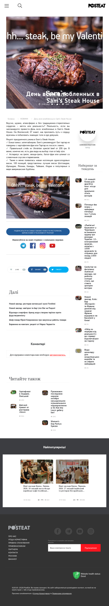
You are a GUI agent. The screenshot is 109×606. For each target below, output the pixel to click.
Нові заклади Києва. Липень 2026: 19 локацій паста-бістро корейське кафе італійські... (36, 488)
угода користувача (17, 539)
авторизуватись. (58, 354)
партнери (13, 549)
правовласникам (16, 546)
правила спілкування (18, 543)
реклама (12, 556)
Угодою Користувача (41, 593)
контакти (13, 552)
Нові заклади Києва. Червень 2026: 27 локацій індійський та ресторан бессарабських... (72, 488)
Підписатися (91, 548)
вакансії (12, 559)
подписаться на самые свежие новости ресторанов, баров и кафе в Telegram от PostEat (38, 232)
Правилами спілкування (62, 593)
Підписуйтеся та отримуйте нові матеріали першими (61, 541)
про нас (12, 536)
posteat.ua (54, 238)
